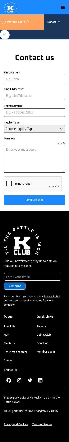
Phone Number (13, 106)
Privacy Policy (52, 296)
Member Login (46, 351)
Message (9, 138)
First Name (12, 72)
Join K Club (44, 335)
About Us (9, 326)
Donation (42, 343)
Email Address (14, 89)
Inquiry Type (12, 122)
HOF (6, 335)
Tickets (41, 326)
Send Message (35, 200)
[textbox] (31, 129)
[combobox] (34, 129)
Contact (9, 360)
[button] (49, 7)
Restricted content (15, 352)
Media (8, 343)
